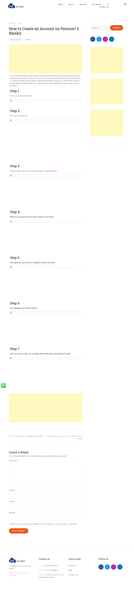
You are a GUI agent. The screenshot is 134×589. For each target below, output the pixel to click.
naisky (29, 39)
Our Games (96, 4)
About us (72, 566)
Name (12, 490)
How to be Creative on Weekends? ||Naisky (26, 436)
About (71, 4)
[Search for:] (100, 27)
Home (60, 4)
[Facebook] (92, 39)
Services (82, 4)
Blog (70, 570)
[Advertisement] (45, 59)
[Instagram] (105, 39)
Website (12, 513)
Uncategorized (15, 39)
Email (12, 501)
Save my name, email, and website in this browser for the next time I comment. (44, 524)
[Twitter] (99, 39)
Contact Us (104, 7)
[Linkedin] (111, 39)
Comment (13, 461)
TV (108, 4)
